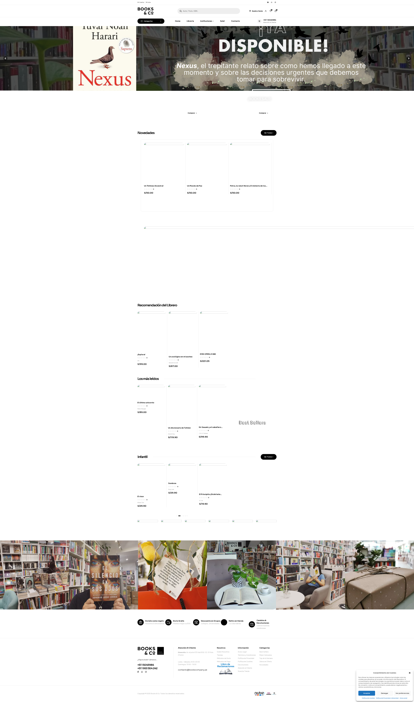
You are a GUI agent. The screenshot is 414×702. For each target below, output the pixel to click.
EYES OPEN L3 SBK (145, 354)
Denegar (384, 693)
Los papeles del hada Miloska (200, 186)
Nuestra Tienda (257, 11)
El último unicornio (145, 403)
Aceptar (366, 693)
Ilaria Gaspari (173, 362)
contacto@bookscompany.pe (192, 670)
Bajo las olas (174, 500)
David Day (171, 434)
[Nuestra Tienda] (250, 11)
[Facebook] (268, 2)
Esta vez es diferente (209, 356)
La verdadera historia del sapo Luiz (245, 186)
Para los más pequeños (246, 478)
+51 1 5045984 (269, 20)
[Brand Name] (147, 526)
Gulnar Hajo (203, 505)
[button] (410, 673)
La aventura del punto (209, 499)
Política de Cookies (368, 698)
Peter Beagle (141, 409)
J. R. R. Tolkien (203, 433)
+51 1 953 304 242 (147, 668)
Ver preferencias (402, 693)
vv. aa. (139, 500)
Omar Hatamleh (205, 362)
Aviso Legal (403, 698)
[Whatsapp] (271, 2)
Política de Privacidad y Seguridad (387, 698)
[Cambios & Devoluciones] (252, 624)
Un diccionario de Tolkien (179, 428)
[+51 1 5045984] (259, 21)
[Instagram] (275, 2)
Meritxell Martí (173, 506)
